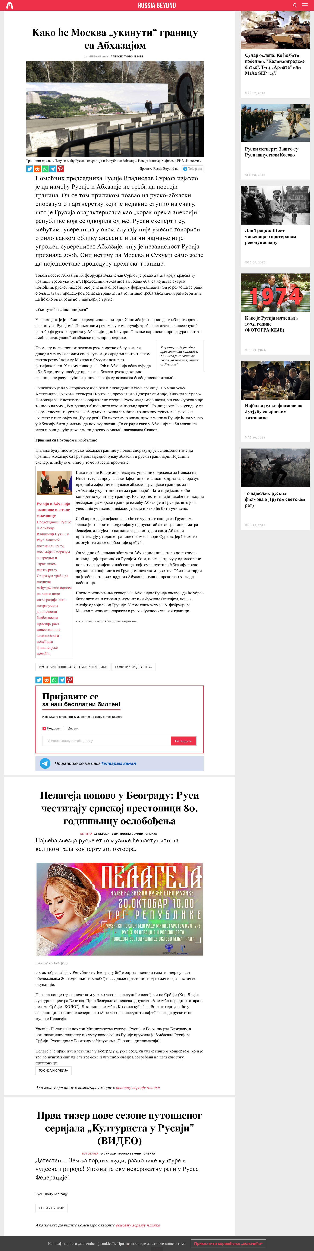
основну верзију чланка (138, 1088)
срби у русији (51, 1208)
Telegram (195, 169)
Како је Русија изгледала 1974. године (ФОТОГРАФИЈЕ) (271, 324)
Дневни (73, 728)
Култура (86, 833)
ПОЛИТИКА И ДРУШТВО (133, 667)
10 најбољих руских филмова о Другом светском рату (275, 499)
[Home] (9, 5)
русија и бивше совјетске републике (73, 667)
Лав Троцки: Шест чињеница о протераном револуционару (270, 236)
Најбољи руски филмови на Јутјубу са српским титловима (273, 411)
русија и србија (53, 1071)
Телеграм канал (118, 763)
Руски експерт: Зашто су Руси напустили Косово (271, 152)
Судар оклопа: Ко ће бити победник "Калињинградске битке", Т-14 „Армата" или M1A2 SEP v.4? (275, 64)
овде (142, 1243)
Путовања (90, 1153)
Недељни (53, 728)
